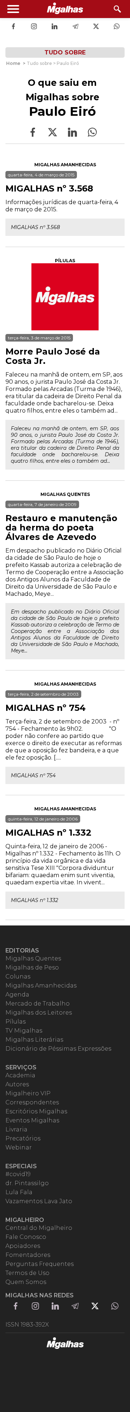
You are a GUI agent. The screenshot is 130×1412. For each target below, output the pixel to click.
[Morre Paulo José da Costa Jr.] (65, 296)
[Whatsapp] (116, 27)
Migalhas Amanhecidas (65, 164)
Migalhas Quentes (65, 494)
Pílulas (65, 260)
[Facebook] (13, 27)
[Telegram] (75, 27)
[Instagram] (34, 27)
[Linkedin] (54, 27)
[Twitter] (96, 27)
